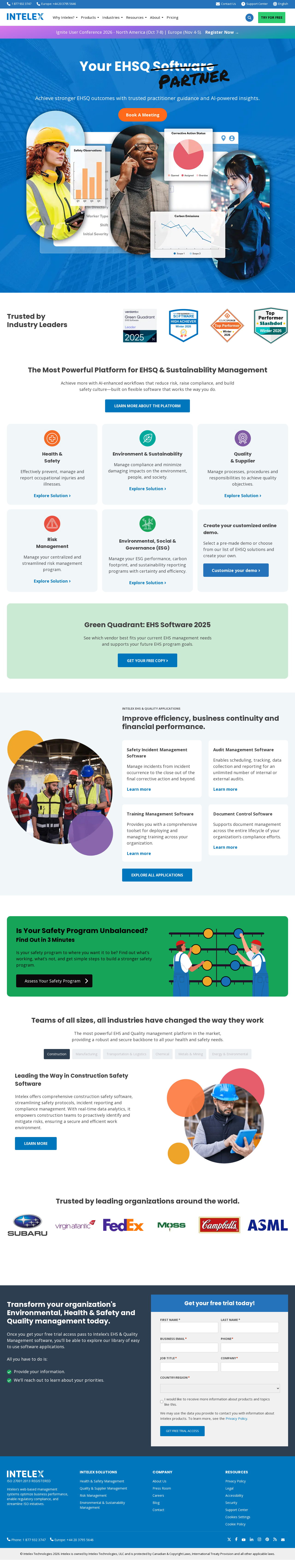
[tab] (57, 1054)
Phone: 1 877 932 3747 (28, 1540)
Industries (111, 17)
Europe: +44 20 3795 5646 (58, 4)
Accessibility (234, 1495)
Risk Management (93, 1495)
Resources (135, 17)
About (155, 17)
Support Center (257, 4)
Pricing (172, 17)
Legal (229, 1488)
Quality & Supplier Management (103, 1488)
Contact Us (228, 4)
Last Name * (230, 1320)
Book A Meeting (142, 115)
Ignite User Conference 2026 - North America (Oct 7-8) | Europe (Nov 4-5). (147, 32)
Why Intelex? (63, 17)
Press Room (162, 1488)
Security (231, 1502)
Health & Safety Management (102, 1481)
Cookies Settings (237, 1517)
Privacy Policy (236, 1418)
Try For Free (272, 17)
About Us (159, 1481)
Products (88, 17)
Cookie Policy (235, 1524)
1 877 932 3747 (21, 4)
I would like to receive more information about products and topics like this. (217, 1402)
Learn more (139, 789)
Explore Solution (52, 495)
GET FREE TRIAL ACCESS (182, 1431)
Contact (158, 1510)
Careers (158, 1495)
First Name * (170, 1320)
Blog (156, 1502)
